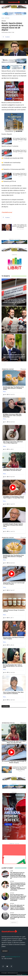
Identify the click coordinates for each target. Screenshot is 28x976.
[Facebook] (3, 966)
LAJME (14, 297)
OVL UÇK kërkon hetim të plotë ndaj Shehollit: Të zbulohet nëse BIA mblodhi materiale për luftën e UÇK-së (14, 301)
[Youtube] (7, 966)
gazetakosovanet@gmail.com (12, 956)
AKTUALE (7, 18)
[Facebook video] (11, 966)
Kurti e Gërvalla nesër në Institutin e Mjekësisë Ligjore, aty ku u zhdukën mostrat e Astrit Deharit (17, 907)
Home (3, 18)
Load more (13, 922)
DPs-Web (24, 974)
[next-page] (5, 364)
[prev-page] (3, 364)
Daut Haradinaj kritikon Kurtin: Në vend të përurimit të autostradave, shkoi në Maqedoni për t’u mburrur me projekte (14, 357)
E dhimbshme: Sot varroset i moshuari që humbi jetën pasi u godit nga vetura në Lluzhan (18, 916)
